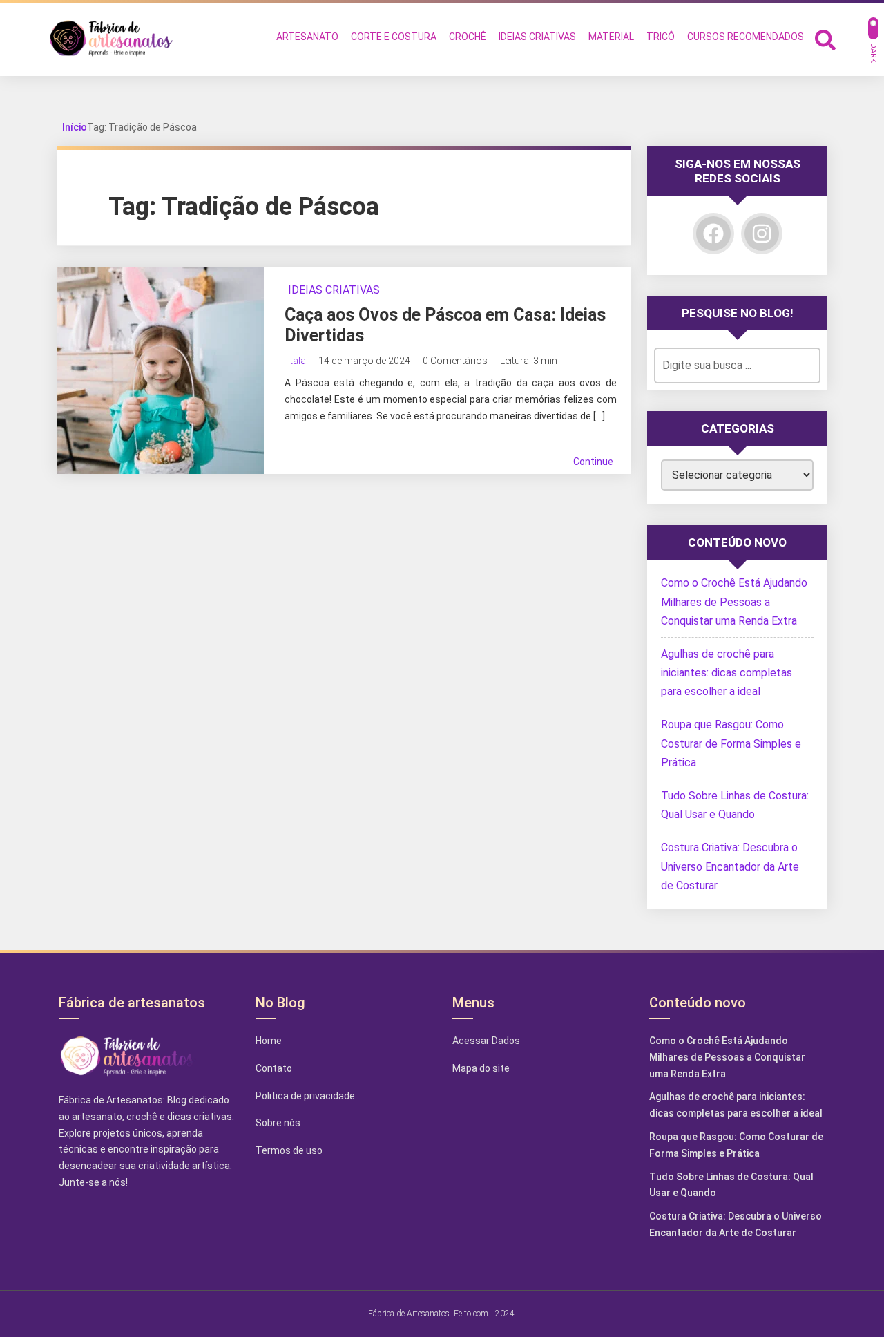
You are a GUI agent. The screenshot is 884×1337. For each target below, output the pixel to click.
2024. (506, 1313)
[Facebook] (713, 233)
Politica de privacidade (305, 1095)
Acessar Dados (486, 1040)
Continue (593, 461)
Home (269, 1040)
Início (74, 127)
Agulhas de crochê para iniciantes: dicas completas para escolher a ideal (726, 672)
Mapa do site (481, 1068)
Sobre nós (278, 1122)
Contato (274, 1068)
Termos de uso (289, 1150)
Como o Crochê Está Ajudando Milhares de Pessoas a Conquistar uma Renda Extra (734, 601)
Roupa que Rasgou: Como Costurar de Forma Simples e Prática (731, 743)
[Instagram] (761, 233)
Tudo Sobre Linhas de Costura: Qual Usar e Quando (731, 1185)
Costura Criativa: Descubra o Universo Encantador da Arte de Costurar (730, 866)
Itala (297, 360)
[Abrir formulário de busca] (825, 38)
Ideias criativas (334, 289)
